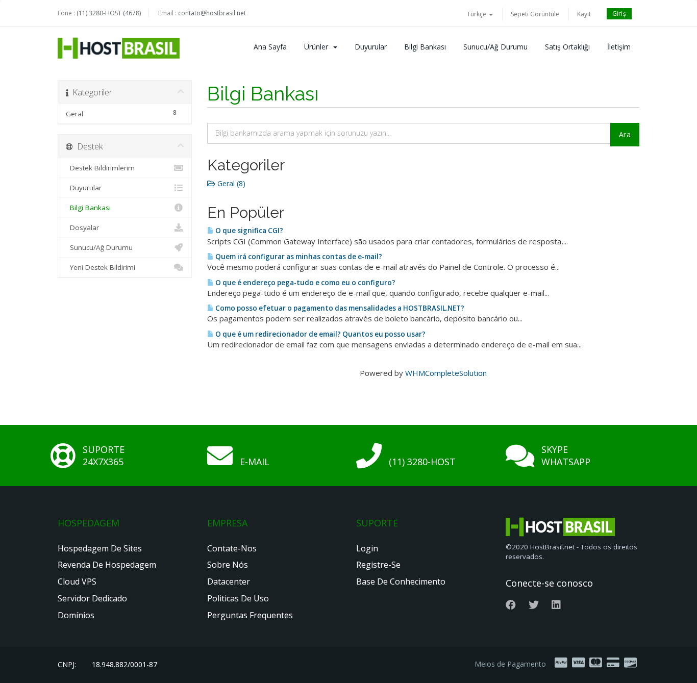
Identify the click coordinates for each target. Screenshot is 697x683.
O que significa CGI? (248, 230)
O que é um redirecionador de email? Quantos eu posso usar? (320, 334)
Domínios (76, 615)
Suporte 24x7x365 (104, 455)
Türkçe (477, 14)
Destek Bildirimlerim (100, 167)
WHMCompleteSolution (446, 373)
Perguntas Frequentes (250, 615)
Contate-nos (232, 548)
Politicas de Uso (238, 598)
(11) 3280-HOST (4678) (109, 13)
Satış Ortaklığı (567, 47)
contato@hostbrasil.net (212, 13)
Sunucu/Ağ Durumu (495, 47)
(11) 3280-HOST (422, 462)
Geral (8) (230, 183)
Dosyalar (82, 227)
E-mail (254, 462)
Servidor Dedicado (92, 598)
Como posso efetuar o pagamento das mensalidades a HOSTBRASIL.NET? (339, 308)
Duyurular (371, 47)
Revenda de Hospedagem (107, 564)
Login (367, 548)
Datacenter (228, 581)
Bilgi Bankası (425, 47)
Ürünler (318, 47)
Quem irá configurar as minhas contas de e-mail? (298, 256)
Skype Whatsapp (565, 455)
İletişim (619, 47)
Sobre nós (227, 564)
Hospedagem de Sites (100, 548)
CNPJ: (67, 664)
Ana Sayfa (270, 47)
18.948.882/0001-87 (124, 664)
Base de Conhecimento (400, 581)
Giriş (619, 13)
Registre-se (378, 564)
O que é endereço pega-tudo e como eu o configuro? (304, 282)
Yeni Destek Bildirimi (100, 267)
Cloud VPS (77, 581)
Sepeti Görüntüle (535, 14)
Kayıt (584, 14)
